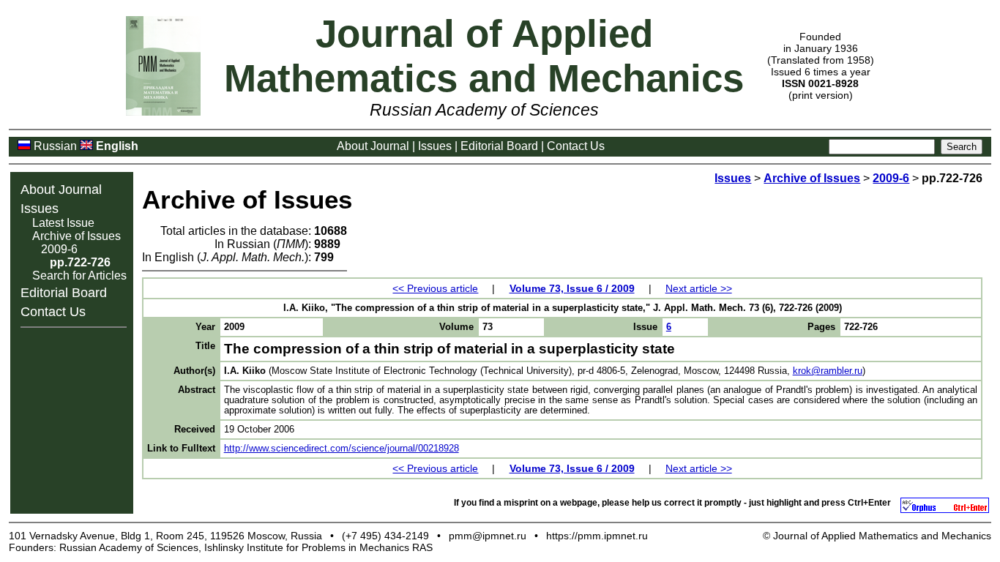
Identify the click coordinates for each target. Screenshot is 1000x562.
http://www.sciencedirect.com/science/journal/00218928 (341, 448)
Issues (435, 146)
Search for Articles (79, 275)
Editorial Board (499, 146)
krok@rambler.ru (827, 371)
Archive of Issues (76, 236)
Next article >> (698, 288)
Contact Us (576, 146)
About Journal (373, 146)
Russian (55, 146)
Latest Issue (63, 223)
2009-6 (59, 249)
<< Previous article (435, 288)
